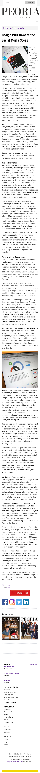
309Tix (6, 744)
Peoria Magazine (9, 666)
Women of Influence (10, 702)
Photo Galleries (8, 717)
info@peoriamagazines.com (15, 762)
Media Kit (6, 732)
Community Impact (9, 692)
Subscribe (7, 727)
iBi (11, 28)
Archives (6, 676)
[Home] (21, 13)
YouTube (6, 722)
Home (5, 28)
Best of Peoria (8, 689)
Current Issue (8, 669)
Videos (6, 719)
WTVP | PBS (7, 737)
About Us (6, 742)
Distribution (7, 729)
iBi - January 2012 (8, 585)
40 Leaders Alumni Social (11, 700)
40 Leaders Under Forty (11, 697)
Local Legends (8, 694)
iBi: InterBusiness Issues (11, 673)
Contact (6, 739)
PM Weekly (7, 709)
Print (8, 588)
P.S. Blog (6, 714)
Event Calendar (8, 712)
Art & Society (8, 680)
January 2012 (19, 28)
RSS (11, 722)
